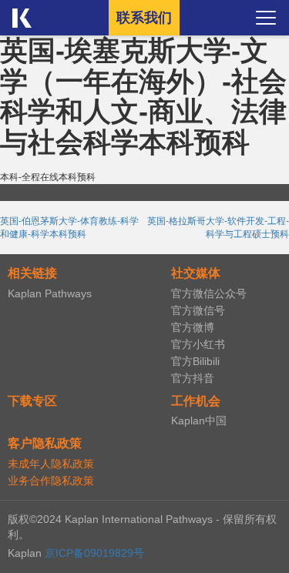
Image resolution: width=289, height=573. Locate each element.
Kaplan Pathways (50, 293)
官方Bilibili (195, 361)
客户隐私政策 (45, 443)
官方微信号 (198, 310)
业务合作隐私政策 (51, 480)
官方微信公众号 (209, 293)
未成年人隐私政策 (51, 463)
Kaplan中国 (199, 420)
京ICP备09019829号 (94, 553)
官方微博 (192, 327)
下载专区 (32, 400)
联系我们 (144, 17)
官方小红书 (198, 344)
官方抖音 (192, 378)
